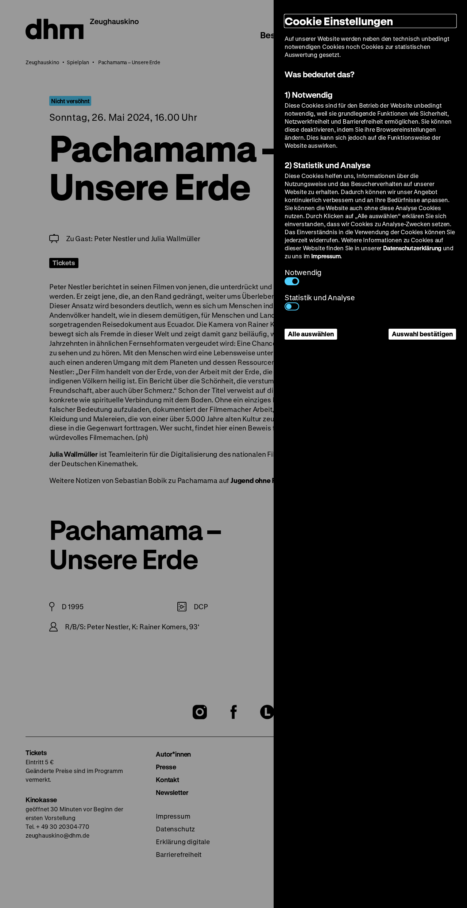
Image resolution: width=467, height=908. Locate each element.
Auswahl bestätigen (422, 333)
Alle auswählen (311, 333)
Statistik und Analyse (320, 297)
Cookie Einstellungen (339, 21)
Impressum (325, 255)
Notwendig (303, 272)
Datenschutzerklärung (412, 247)
